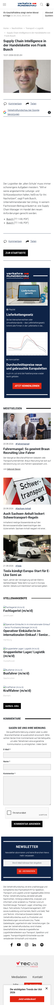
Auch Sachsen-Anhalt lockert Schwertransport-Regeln (23, 515)
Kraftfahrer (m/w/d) (17, 690)
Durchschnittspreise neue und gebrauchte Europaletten (26, 366)
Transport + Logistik (34, 28)
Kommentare (15, 103)
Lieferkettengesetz (19, 314)
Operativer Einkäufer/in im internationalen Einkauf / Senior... (26, 632)
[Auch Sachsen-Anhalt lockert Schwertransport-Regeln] (27, 491)
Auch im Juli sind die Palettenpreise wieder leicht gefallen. (25, 375)
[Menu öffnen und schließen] (5, 4)
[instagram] (26, 944)
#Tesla (18, 566)
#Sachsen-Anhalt (23, 508)
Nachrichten (17, 28)
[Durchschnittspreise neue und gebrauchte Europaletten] (27, 344)
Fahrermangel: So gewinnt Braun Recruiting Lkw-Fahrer (26, 451)
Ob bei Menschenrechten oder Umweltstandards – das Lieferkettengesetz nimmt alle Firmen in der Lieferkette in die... (25, 323)
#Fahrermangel (22, 444)
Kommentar (8, 773)
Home (6, 28)
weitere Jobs (12, 706)
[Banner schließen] (46, 988)
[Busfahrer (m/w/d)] (12, 670)
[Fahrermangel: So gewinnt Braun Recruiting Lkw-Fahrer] (27, 426)
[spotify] (41, 944)
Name (6, 761)
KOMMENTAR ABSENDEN (27, 824)
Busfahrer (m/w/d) (16, 673)
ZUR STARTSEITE (15, 252)
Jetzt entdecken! (27, 999)
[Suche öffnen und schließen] (41, 4)
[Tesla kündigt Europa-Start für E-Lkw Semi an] (27, 548)
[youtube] (19, 944)
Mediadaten (19, 977)
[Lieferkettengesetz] (27, 294)
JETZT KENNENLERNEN (27, 386)
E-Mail (6, 749)
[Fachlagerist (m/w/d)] (14, 607)
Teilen (33, 103)
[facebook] (12, 945)
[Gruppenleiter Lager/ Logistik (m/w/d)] (21, 648)
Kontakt (38, 977)
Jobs (15, 984)
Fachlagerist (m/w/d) (18, 611)
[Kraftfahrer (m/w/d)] (13, 687)
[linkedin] (34, 944)
